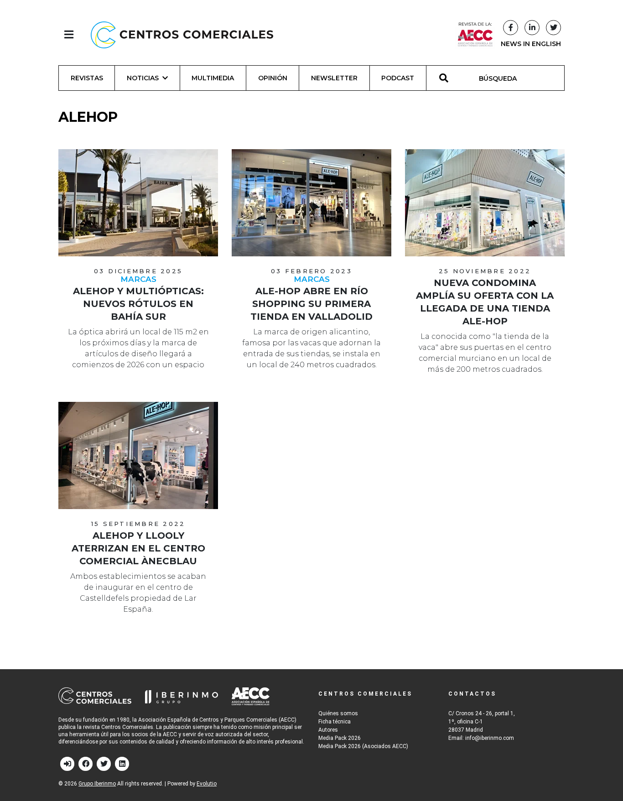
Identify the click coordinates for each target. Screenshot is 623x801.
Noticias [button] (143, 78)
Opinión (272, 78)
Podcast (397, 78)
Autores (328, 730)
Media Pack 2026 (339, 738)
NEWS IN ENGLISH (531, 44)
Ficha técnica (334, 721)
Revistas (87, 78)
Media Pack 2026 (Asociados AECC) (363, 746)
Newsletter (334, 78)
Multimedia (213, 78)
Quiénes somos (338, 713)
